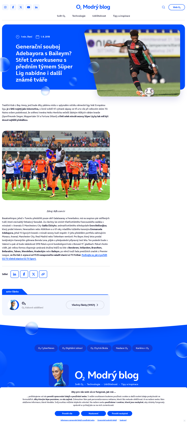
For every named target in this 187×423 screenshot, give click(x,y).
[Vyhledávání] (163, 7)
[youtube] (28, 7)
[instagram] (5, 7)
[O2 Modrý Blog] (93, 7)
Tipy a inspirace (121, 16)
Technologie (78, 16)
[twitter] (21, 7)
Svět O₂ (61, 16)
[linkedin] (36, 7)
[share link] (43, 274)
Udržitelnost (99, 16)
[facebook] (13, 7)
